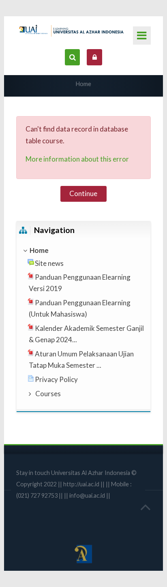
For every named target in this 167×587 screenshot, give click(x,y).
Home (83, 83)
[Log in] (94, 57)
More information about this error (77, 159)
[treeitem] (83, 250)
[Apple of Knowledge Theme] (72, 29)
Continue (83, 193)
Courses (48, 393)
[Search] (72, 57)
